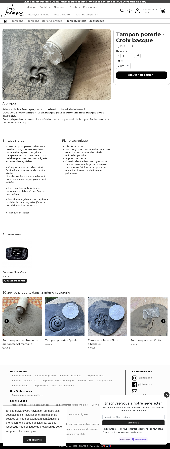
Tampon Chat (85, 380)
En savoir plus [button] (27, 431)
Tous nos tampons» (86, 14)
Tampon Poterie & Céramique (57, 380)
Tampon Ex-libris (94, 375)
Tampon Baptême (45, 375)
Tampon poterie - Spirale (61, 340)
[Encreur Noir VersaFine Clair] (17, 253)
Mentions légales (78, 414)
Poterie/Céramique (38, 14)
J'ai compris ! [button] (34, 439)
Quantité (121, 51)
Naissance (60, 7)
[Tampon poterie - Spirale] (65, 316)
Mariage (31, 7)
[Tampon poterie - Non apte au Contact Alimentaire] (22, 316)
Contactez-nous (150, 11)
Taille (119, 60)
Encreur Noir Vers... (14, 272)
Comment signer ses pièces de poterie (76, 429)
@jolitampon (145, 377)
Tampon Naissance (70, 375)
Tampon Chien (105, 380)
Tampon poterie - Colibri (146, 340)
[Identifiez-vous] (137, 11)
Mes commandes (39, 404)
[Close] (167, 395)
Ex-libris (75, 7)
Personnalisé (91, 7)
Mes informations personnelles (70, 404)
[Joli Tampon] (12, 10)
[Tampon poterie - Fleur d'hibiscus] (107, 316)
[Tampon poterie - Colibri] (150, 316)
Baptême (45, 7)
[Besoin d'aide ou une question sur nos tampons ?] (129, 11)
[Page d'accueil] (5, 21)
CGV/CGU (83, 446)
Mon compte (19, 404)
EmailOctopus (141, 439)
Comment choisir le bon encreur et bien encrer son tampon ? (81, 424)
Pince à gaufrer (61, 14)
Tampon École (20, 385)
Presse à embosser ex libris (27, 395)
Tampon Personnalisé (24, 380)
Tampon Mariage (21, 375)
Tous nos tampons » (63, 385)
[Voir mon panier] (165, 11)
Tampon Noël (40, 385)
